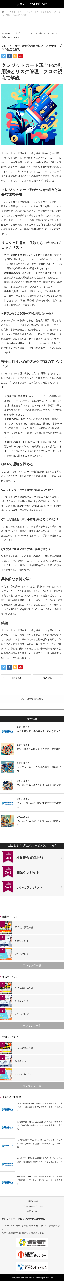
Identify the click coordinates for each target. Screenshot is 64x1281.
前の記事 (16, 678)
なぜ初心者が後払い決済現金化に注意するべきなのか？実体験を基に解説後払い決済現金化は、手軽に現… (39, 1143)
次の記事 (47, 678)
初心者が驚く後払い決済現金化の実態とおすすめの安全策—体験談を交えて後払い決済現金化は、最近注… (39, 1125)
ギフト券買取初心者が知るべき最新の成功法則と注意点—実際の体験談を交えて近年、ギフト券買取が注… (39, 1107)
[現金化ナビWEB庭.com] (32, 4)
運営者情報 (33, 1201)
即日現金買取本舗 (24, 927)
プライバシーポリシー (33, 1206)
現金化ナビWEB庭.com (29, 1278)
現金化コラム (21, 33)
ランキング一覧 (32, 965)
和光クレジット (23, 940)
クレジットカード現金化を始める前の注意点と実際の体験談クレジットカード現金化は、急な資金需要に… (39, 1180)
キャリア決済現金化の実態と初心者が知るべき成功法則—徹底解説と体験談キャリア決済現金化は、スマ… (39, 1161)
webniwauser (14, 37)
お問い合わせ (33, 1211)
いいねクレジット (24, 954)
